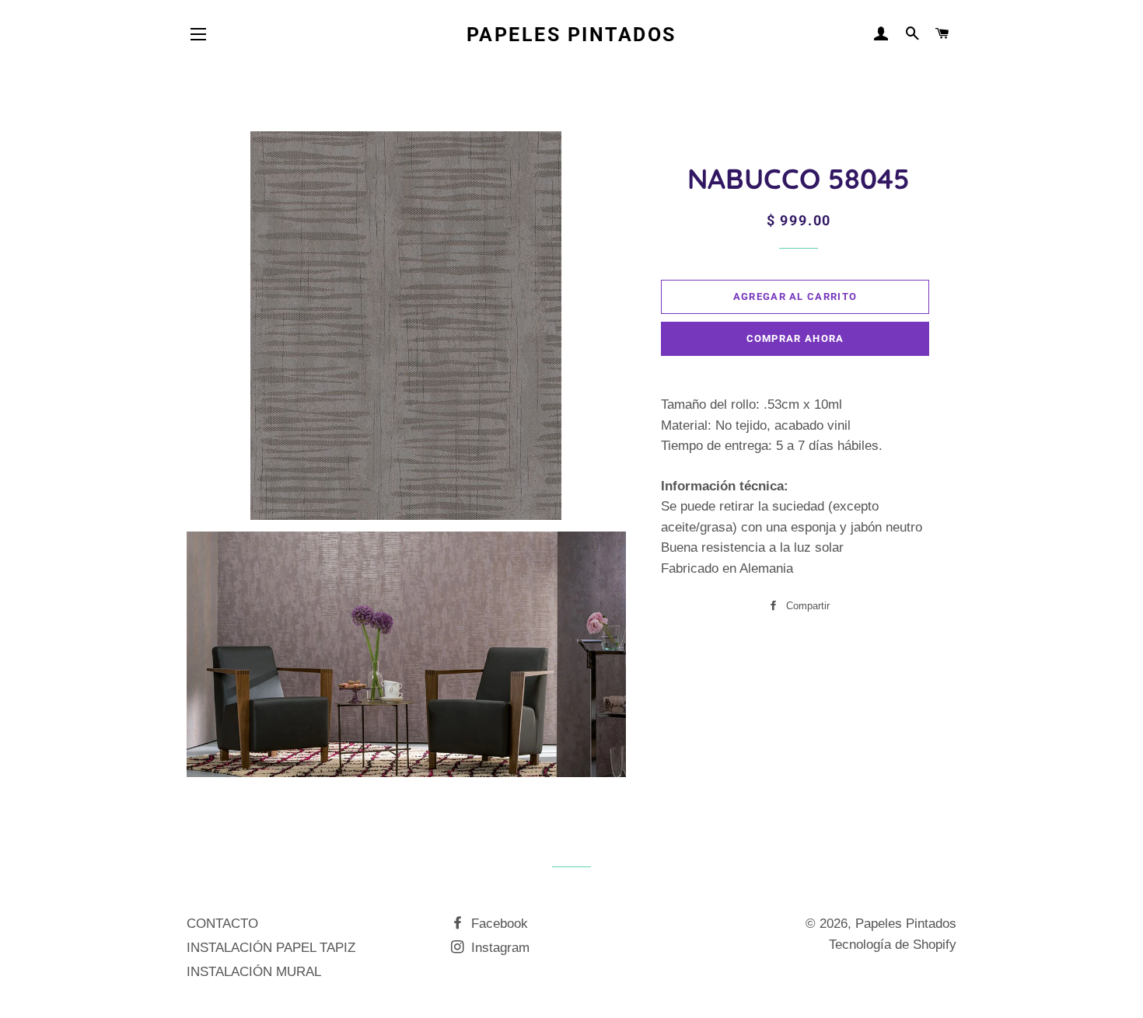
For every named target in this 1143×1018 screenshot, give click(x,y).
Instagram (498, 947)
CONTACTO (222, 923)
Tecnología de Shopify (892, 944)
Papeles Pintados (571, 34)
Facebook (497, 923)
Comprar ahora (795, 338)
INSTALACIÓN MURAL (254, 971)
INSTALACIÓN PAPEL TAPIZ (271, 947)
